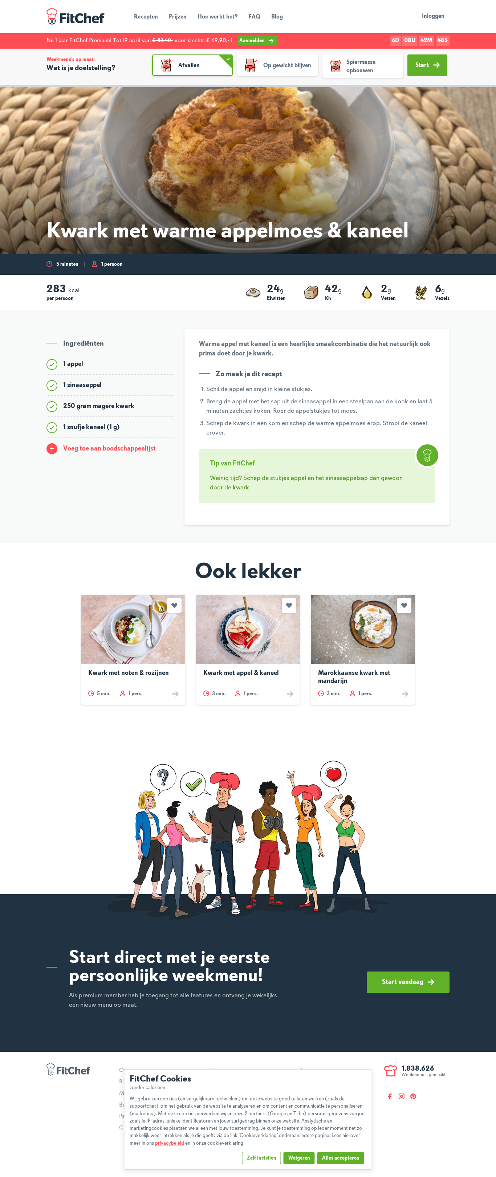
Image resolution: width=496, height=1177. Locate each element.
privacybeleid (169, 1143)
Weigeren (299, 1158)
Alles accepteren (340, 1158)
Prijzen (178, 17)
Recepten (146, 17)
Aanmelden (252, 40)
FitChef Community (75, 16)
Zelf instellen (261, 1158)
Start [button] (422, 65)
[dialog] (248, 1119)
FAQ (254, 17)
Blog (277, 17)
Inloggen (433, 16)
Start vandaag (402, 982)
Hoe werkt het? (217, 17)
